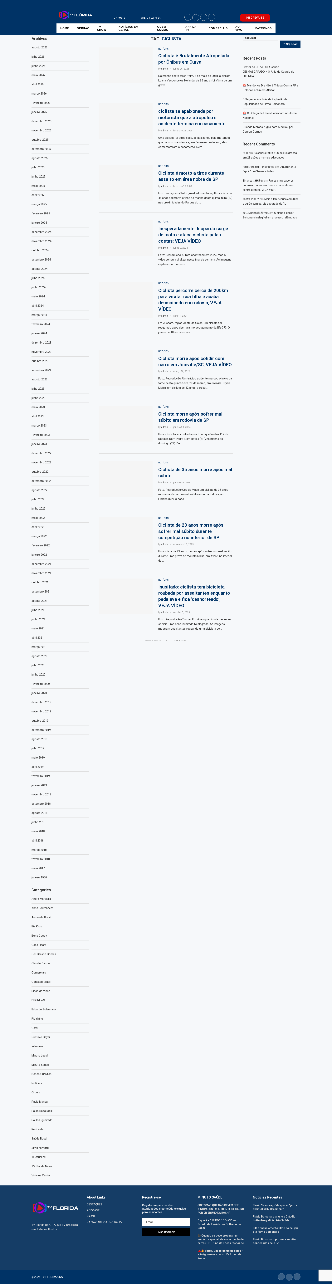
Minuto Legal (40, 1055)
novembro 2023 (41, 352)
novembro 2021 (41, 573)
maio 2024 (38, 296)
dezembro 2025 (41, 121)
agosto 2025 (39, 158)
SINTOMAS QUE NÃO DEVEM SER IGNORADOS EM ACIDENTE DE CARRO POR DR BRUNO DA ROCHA (221, 1209)
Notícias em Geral (128, 28)
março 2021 (39, 647)
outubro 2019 (40, 720)
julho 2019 (38, 748)
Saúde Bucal (39, 1138)
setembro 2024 (41, 259)
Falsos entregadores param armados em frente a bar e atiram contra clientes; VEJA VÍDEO (268, 185)
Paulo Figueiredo (42, 1120)
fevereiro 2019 (41, 776)
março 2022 (39, 536)
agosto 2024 (39, 269)
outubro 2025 (40, 139)
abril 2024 (38, 305)
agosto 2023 (39, 379)
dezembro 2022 (41, 453)
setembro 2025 (41, 149)
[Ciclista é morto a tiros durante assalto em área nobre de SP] (126, 183)
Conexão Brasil (41, 982)
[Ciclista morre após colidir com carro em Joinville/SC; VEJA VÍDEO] (126, 368)
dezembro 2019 (41, 702)
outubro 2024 (40, 250)
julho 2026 (38, 56)
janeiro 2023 (39, 444)
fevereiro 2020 (41, 684)
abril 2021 (38, 637)
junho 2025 (38, 176)
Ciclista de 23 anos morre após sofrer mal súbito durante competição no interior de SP (190, 531)
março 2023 (39, 425)
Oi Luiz (36, 1092)
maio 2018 (38, 831)
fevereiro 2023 (41, 435)
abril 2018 (38, 840)
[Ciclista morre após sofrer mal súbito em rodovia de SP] (126, 423)
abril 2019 (38, 767)
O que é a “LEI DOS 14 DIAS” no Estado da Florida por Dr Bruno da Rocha (219, 1224)
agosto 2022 (39, 490)
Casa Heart (39, 945)
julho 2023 (38, 388)
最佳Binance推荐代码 (256, 212)
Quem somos (162, 28)
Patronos (263, 28)
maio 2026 (38, 75)
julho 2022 (38, 499)
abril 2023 (38, 416)
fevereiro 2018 (41, 859)
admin (164, 68)
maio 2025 (38, 186)
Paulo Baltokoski (42, 1111)
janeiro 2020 (39, 693)
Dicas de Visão (41, 991)
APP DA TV (190, 28)
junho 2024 (38, 287)
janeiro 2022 (39, 554)
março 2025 (39, 204)
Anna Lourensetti (42, 908)
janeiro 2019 (39, 785)
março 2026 (39, 93)
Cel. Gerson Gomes (44, 954)
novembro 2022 (41, 462)
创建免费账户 (251, 199)
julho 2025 (38, 167)
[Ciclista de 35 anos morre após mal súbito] (126, 479)
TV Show (101, 28)
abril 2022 (38, 527)
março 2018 (39, 850)
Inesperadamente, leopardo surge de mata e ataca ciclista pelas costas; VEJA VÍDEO (193, 235)
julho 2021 (38, 610)
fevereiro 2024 (41, 324)
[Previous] (132, 18)
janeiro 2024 (39, 333)
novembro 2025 (41, 130)
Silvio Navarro (40, 1148)
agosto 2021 (39, 601)
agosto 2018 (39, 813)
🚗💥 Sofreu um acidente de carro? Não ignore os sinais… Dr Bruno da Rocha (220, 1254)
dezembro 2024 (41, 232)
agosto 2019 (39, 739)
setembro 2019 (41, 730)
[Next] (137, 18)
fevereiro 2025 (41, 213)
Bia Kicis (37, 926)
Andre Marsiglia (41, 899)
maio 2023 (38, 407)
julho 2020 (38, 665)
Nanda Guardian (41, 1074)
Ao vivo (238, 28)
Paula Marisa (40, 1101)
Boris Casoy (39, 935)
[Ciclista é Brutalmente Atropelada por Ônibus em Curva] (126, 65)
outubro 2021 (40, 582)
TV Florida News (42, 1166)
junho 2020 (38, 674)
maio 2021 (38, 628)
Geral (35, 1028)
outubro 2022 (40, 471)
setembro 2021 (41, 591)
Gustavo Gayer (41, 1037)
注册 (245, 152)
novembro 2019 (41, 711)
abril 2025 (38, 195)
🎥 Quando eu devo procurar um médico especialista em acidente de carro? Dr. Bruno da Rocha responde (221, 1239)
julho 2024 (38, 278)
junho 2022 (38, 508)
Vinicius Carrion (41, 1175)
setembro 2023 (41, 370)
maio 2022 (38, 518)
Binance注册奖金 (253, 180)
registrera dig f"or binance (258, 166)
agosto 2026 (39, 47)
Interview (37, 1046)
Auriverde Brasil (41, 917)
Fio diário (37, 1018)
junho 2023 (38, 398)
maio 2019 (38, 757)
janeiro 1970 (39, 877)
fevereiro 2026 (41, 103)
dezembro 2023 (41, 342)
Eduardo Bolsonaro (44, 1009)
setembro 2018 (41, 803)
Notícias (37, 1083)
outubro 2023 (40, 361)
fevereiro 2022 (41, 545)
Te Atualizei (39, 1157)
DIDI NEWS (38, 1000)
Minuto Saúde (40, 1065)
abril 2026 (38, 84)
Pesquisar (249, 38)
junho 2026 (38, 66)
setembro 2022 (41, 481)
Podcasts (38, 1129)
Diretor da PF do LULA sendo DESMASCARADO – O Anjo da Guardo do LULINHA (268, 71)
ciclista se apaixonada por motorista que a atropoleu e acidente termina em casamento (192, 117)
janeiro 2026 (39, 112)
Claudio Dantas (41, 963)
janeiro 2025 (39, 222)
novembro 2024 (41, 241)
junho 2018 (38, 822)
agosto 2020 (39, 656)
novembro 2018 (41, 794)
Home (64, 28)
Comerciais (218, 28)
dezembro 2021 (41, 564)
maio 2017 (38, 868)
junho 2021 (38, 619)
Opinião (83, 28)
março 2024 (39, 315)
